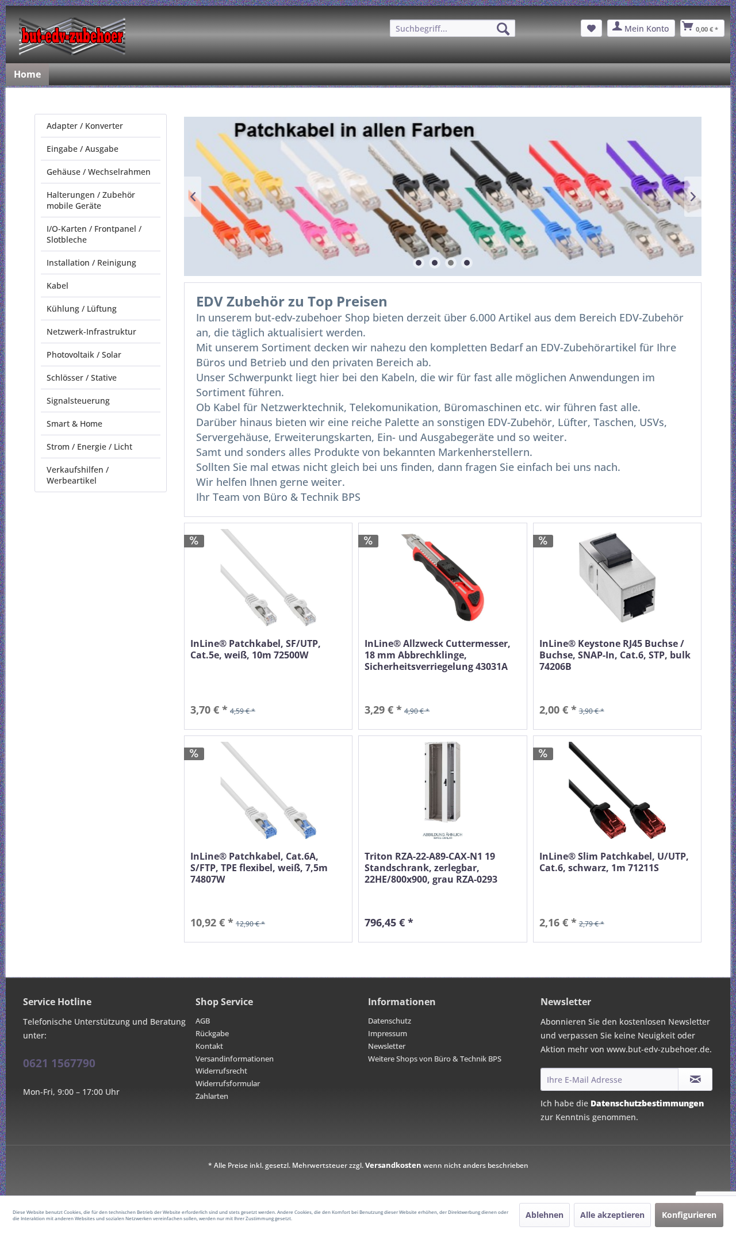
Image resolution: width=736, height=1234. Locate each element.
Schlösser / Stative (82, 377)
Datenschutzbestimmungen (647, 1103)
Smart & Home (74, 423)
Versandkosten (393, 1165)
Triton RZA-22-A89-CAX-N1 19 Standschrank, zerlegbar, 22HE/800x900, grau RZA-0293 (431, 868)
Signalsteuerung (78, 400)
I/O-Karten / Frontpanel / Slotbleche (94, 234)
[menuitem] (452, 28)
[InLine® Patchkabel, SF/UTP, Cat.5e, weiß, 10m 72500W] (268, 577)
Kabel (57, 285)
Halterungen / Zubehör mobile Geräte (91, 200)
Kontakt (209, 1046)
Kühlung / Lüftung (82, 308)
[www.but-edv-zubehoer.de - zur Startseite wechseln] (72, 36)
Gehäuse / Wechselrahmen (99, 171)
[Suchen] (503, 29)
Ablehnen (545, 1214)
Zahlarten (211, 1096)
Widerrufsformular (227, 1083)
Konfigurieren (689, 1214)
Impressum (387, 1033)
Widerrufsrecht (221, 1071)
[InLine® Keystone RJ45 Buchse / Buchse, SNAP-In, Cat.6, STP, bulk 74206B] (617, 577)
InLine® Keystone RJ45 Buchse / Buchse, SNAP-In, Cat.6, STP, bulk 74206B (615, 655)
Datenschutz (389, 1020)
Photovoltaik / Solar (84, 354)
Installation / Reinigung (91, 262)
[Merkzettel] (591, 28)
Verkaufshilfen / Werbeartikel (78, 475)
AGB (202, 1020)
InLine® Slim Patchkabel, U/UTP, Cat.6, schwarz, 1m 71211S (614, 862)
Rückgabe (212, 1033)
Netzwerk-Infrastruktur (91, 331)
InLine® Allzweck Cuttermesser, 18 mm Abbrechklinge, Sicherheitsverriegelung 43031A (438, 655)
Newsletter (386, 1046)
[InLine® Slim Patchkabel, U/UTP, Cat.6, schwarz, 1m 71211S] (617, 790)
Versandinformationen (234, 1058)
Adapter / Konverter (85, 125)
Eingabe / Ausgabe (82, 148)
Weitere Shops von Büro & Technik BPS (434, 1058)
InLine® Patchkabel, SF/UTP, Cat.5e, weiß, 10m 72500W (255, 649)
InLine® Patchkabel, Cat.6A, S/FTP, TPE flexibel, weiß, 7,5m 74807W (259, 868)
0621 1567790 (59, 1063)
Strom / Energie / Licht (89, 446)
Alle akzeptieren (612, 1214)
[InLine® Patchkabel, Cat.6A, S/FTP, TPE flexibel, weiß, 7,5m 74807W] (268, 790)
